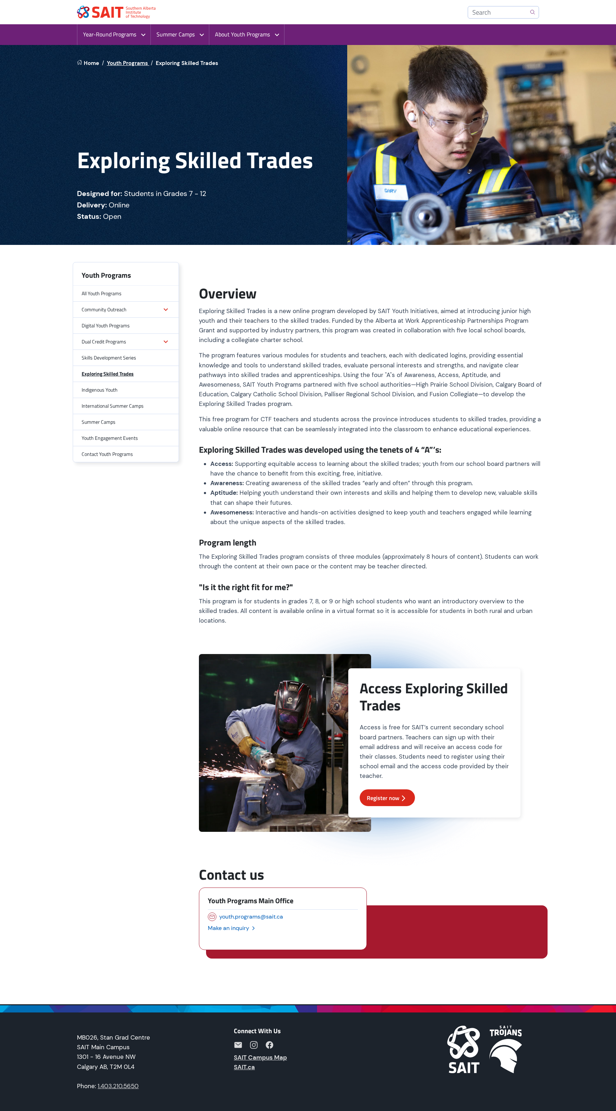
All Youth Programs (102, 293)
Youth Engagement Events (110, 438)
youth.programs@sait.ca (251, 916)
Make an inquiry (229, 928)
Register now (383, 798)
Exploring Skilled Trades (108, 373)
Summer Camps (98, 422)
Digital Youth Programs (106, 325)
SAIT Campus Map (260, 1057)
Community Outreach (104, 309)
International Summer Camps (113, 405)
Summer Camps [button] (175, 34)
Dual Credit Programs (104, 341)
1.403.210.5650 (118, 1086)
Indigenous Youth (100, 389)
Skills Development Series (109, 357)
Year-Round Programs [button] (109, 34)
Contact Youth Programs (107, 454)
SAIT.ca (244, 1067)
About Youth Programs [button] (242, 34)
